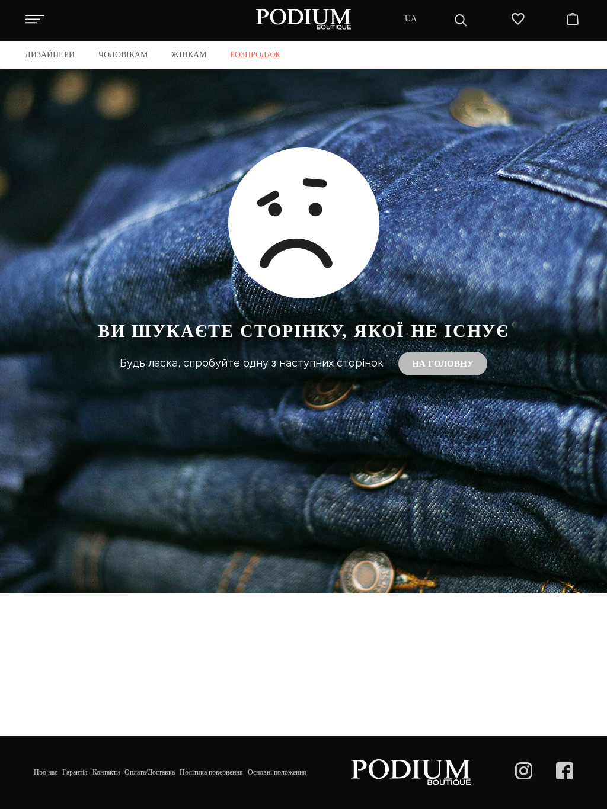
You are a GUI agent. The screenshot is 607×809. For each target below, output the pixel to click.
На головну (443, 363)
